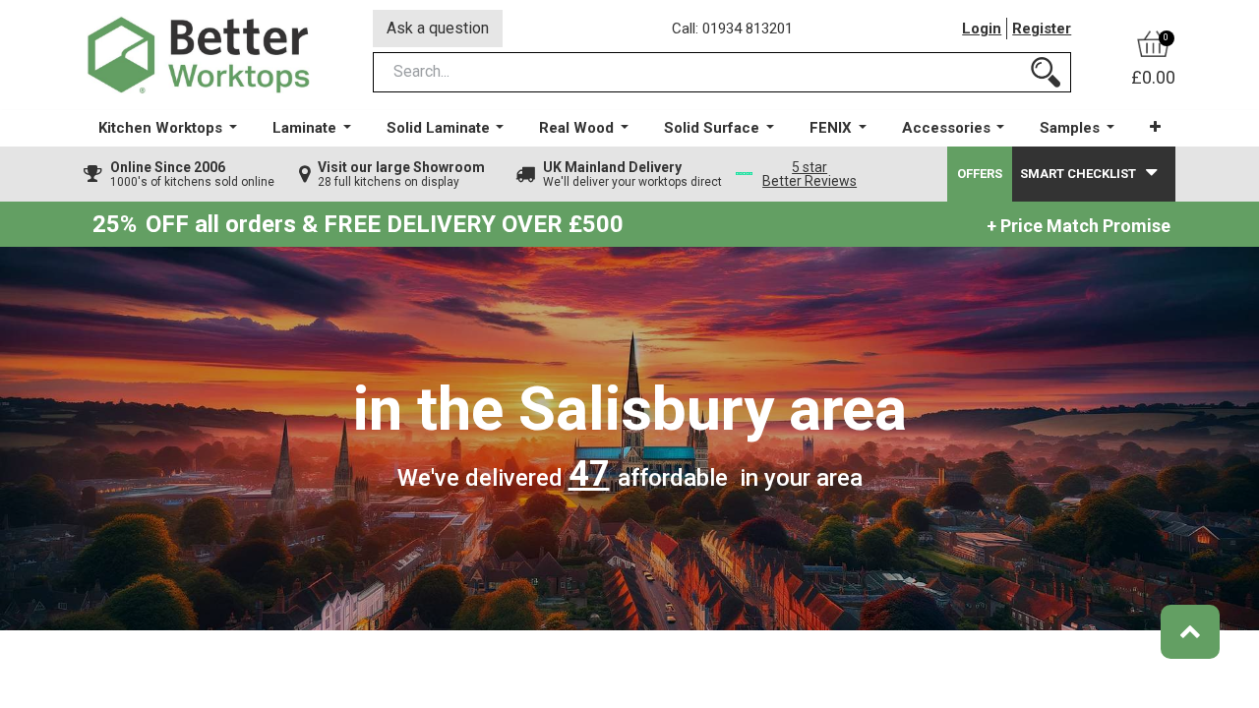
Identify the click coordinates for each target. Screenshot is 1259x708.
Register (1041, 28)
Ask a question (438, 28)
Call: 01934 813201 (732, 28)
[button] (1155, 127)
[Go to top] (1190, 632)
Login (981, 28)
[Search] (1045, 72)
